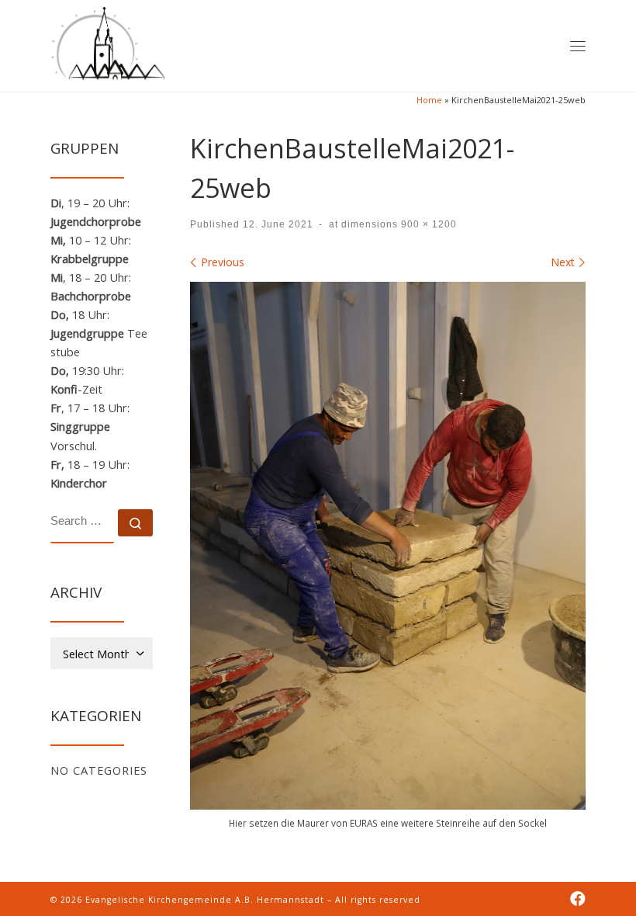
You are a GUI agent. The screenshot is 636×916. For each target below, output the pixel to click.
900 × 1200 (427, 224)
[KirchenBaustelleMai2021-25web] (388, 546)
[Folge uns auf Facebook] (578, 899)
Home (429, 100)
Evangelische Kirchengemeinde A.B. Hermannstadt (204, 899)
